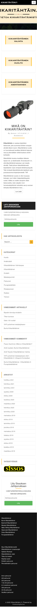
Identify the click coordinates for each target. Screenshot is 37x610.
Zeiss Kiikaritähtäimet (8, 532)
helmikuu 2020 (9, 407)
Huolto (6, 257)
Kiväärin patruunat (7, 561)
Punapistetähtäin (10, 285)
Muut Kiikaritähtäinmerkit (9, 547)
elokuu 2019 (8, 419)
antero (13, 133)
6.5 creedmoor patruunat (9, 585)
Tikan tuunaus (9, 316)
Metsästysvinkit (9, 277)
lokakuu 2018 (8, 435)
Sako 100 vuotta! (10, 320)
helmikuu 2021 (9, 384)
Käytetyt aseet (5, 559)
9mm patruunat (6, 576)
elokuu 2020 (8, 396)
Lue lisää (19, 191)
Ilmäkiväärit (8, 261)
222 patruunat (5, 578)
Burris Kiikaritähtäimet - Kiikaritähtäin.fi (17, 362)
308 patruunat (5, 587)
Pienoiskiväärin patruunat (9, 563)
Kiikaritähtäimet (9, 269)
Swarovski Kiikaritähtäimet (9, 530)
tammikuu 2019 (9, 423)
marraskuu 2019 (9, 415)
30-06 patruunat (6, 590)
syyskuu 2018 (8, 439)
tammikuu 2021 (9, 388)
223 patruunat (5, 580)
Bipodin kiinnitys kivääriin (13, 312)
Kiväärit (6, 273)
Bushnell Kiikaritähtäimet (9, 523)
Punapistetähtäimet (10, 364)
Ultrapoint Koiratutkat (22, 358)
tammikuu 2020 (9, 411)
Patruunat (7, 281)
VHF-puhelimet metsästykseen (14, 324)
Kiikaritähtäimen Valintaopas (14, 265)
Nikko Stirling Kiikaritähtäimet (10, 527)
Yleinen (6, 297)
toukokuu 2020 (9, 400)
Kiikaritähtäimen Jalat (8, 554)
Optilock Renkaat (6, 552)
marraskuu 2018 (9, 431)
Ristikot (6, 293)
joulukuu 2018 (9, 427)
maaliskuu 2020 (9, 403)
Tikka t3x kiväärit (6, 556)
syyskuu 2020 (8, 392)
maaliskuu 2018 (9, 451)
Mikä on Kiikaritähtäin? (18, 127)
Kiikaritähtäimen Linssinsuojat (10, 549)
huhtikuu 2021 (9, 380)
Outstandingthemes (18, 604)
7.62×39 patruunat (7, 583)
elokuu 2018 (8, 443)
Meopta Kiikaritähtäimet (8, 525)
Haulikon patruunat (7, 592)
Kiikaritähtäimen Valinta (21, 352)
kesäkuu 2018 (9, 447)
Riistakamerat (8, 289)
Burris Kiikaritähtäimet (11, 328)
